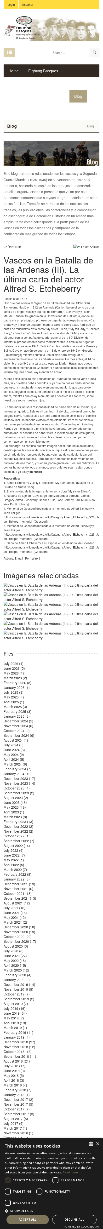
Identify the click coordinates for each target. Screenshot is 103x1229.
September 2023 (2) (19, 792)
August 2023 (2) (16, 797)
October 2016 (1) (17, 1137)
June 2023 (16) (15, 802)
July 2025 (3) (13, 692)
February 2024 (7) (17, 768)
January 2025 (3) (17, 716)
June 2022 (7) (14, 855)
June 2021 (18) (15, 912)
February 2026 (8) (17, 682)
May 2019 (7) (14, 1018)
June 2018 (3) (14, 1070)
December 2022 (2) (18, 826)
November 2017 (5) (18, 1104)
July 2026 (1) (13, 663)
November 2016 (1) (18, 1133)
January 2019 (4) (17, 1037)
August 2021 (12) (17, 903)
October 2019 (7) (17, 994)
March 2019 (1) (15, 1027)
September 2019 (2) (19, 998)
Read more (70, 1172)
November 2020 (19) (19, 931)
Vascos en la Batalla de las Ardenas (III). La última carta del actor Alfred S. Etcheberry (48, 274)
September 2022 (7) (19, 840)
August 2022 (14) (17, 845)
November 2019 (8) (18, 989)
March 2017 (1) (15, 1128)
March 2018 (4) (15, 1085)
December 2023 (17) (19, 778)
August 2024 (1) (16, 740)
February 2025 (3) (17, 711)
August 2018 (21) (17, 1061)
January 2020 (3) (17, 979)
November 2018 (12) (19, 1046)
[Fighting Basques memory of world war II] (51, 27)
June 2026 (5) (14, 668)
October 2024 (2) (17, 730)
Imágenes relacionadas (41, 575)
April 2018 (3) (14, 1080)
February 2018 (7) (17, 1089)
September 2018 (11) (20, 1056)
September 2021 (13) (20, 898)
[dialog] (51, 1183)
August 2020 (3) (16, 946)
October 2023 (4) (17, 788)
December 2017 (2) (18, 1099)
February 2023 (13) (18, 821)
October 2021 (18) (18, 893)
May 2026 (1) (14, 673)
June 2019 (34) (15, 1013)
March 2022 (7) (15, 869)
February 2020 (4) (17, 974)
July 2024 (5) (13, 745)
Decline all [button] (74, 1220)
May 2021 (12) (15, 917)
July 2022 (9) (13, 850)
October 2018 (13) (18, 1051)
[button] (51, 1210)
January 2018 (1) (17, 1094)
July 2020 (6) (13, 951)
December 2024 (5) (18, 721)
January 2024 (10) (18, 773)
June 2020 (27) (15, 955)
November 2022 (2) (18, 831)
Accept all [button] (28, 1220)
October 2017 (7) (17, 1109)
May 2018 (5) (14, 1075)
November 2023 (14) (19, 783)
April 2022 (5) (14, 864)
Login (11, 4)
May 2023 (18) (15, 807)
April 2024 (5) (14, 759)
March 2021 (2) (15, 922)
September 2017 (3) (19, 1113)
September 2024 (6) (19, 735)
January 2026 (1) (17, 687)
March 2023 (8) (15, 816)
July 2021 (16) (14, 907)
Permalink (31, 558)
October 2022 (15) (18, 836)
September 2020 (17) (20, 941)
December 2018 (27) (19, 1042)
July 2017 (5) (13, 1123)
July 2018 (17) (14, 1065)
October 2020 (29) (18, 936)
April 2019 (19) (15, 1022)
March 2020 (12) (16, 970)
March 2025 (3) (15, 706)
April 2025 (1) (14, 701)
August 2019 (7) (16, 1003)
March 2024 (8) (15, 764)
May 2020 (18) (15, 960)
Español (27, 4)
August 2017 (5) (16, 1118)
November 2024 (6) (18, 725)
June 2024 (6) (14, 749)
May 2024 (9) (14, 754)
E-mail (19, 558)
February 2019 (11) (18, 1032)
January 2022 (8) (17, 879)
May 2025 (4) (14, 697)
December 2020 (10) (19, 927)
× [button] (97, 1144)
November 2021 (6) (18, 888)
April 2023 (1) (14, 812)
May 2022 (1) (14, 859)
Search (94, 52)
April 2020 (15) (15, 965)
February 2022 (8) (17, 874)
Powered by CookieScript (81, 1226)
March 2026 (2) (15, 677)
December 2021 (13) (19, 883)
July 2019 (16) (14, 1008)
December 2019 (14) (19, 984)
